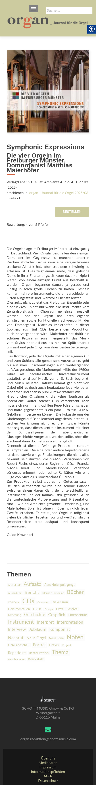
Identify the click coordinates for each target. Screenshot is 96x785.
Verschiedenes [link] (16, 659)
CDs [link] (28, 601)
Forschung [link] (14, 615)
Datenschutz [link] (48, 781)
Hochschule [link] (77, 615)
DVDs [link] (37, 609)
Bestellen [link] (72, 211)
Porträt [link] (39, 645)
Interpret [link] (45, 622)
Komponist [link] (59, 629)
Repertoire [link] (17, 653)
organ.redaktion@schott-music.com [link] (48, 739)
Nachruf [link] (15, 638)
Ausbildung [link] (14, 593)
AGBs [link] (48, 776)
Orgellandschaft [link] (19, 645)
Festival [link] (72, 609)
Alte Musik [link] (14, 585)
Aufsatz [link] (32, 584)
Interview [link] (17, 629)
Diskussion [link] (60, 602)
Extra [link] (59, 609)
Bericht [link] (32, 592)
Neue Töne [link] (56, 638)
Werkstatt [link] (36, 659)
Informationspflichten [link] (48, 772)
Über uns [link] (48, 758)
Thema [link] (60, 652)
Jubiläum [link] (37, 629)
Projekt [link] (66, 645)
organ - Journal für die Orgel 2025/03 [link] (58, 193)
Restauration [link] (39, 653)
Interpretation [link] (70, 622)
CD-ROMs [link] (13, 602)
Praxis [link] (54, 645)
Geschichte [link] (34, 615)
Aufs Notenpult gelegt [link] (59, 585)
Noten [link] (75, 637)
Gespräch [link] (56, 615)
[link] (48, 22)
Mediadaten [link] (48, 763)
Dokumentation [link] (19, 609)
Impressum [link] (48, 767)
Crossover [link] (43, 602)
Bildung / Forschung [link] (53, 593)
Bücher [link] (75, 592)
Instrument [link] (21, 622)
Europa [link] (48, 609)
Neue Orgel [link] (36, 638)
